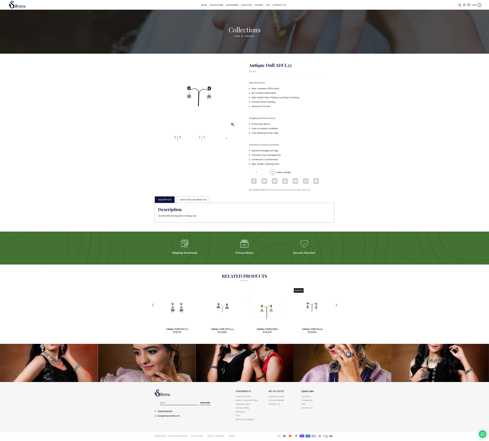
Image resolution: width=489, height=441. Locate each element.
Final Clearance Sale (287, 190)
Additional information (193, 199)
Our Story (246, 5)
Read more (313, 321)
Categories (232, 5)
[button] (232, 98)
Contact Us (279, 5)
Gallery (259, 5)
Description (164, 199)
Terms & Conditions (216, 436)
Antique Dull (273, 190)
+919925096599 (164, 411)
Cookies (231, 436)
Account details (276, 400)
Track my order (243, 396)
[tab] (165, 199)
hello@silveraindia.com (168, 416)
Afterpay (240, 411)
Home (204, 5)
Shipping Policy (243, 404)
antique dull (305, 190)
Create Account (276, 396)
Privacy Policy (242, 407)
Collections (216, 5)
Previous (153, 303)
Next (336, 303)
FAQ (268, 5)
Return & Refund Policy (247, 400)
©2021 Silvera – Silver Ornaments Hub (171, 436)
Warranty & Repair (245, 419)
